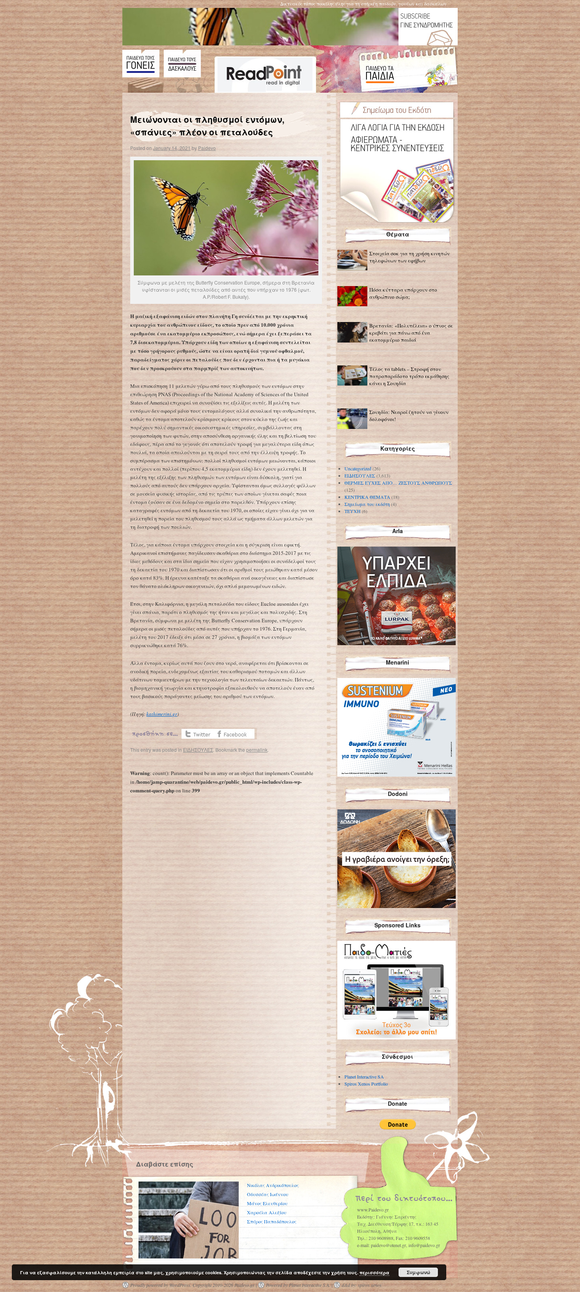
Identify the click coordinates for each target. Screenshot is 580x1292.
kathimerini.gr (161, 713)
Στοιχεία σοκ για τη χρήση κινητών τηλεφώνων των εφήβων (409, 257)
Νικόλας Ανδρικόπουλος (273, 1185)
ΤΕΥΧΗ (352, 511)
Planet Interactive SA (364, 1076)
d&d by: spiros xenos (362, 1285)
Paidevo (207, 147)
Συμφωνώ (418, 1272)
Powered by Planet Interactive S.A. (298, 1285)
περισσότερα (374, 1272)
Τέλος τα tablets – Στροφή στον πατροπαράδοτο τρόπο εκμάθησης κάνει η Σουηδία (409, 376)
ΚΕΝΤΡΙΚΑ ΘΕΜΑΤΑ (367, 497)
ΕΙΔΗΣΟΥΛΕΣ (198, 749)
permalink (257, 749)
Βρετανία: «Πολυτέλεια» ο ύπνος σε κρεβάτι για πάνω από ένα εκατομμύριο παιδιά (411, 332)
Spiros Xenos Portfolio (366, 1083)
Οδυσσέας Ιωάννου (267, 1194)
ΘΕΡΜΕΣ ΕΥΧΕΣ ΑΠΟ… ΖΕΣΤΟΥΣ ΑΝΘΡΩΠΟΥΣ (398, 482)
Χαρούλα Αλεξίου (266, 1212)
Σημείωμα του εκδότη (367, 504)
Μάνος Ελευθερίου (267, 1203)
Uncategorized (357, 468)
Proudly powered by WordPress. (160, 1285)
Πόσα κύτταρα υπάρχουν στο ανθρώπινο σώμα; (403, 293)
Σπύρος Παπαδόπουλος (271, 1221)
